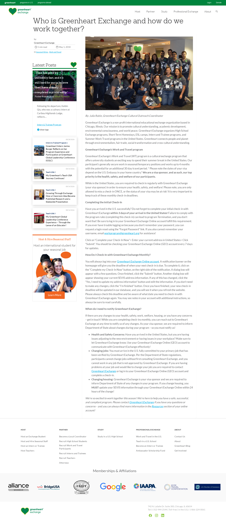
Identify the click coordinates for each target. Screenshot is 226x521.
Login (209, 3)
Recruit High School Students (73, 441)
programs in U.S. (26, 3)
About (177, 430)
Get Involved (180, 450)
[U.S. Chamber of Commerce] (207, 487)
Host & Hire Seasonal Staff (54, 239)
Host (23, 430)
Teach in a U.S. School (146, 441)
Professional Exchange (148, 430)
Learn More (54, 295)
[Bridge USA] (50, 487)
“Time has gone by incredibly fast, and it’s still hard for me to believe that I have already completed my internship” (51, 83)
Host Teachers (27, 450)
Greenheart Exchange (103, 371)
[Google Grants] (113, 487)
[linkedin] (162, 515)
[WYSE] (176, 487)
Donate (218, 3)
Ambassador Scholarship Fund (150, 450)
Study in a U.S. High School (110, 436)
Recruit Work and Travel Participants (70, 447)
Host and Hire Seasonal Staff (34, 441)
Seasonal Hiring (42, 52)
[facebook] (150, 515)
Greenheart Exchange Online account (138, 261)
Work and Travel (55, 52)
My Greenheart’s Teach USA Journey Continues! (59, 177)
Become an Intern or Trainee (149, 446)
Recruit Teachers (67, 458)
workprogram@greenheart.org (121, 233)
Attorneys (64, 462)
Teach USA (50, 172)
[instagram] (156, 515)
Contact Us (179, 436)
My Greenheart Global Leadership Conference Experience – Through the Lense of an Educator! (58, 221)
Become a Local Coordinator (72, 436)
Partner (63, 430)
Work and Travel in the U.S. (149, 436)
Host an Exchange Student (33, 436)
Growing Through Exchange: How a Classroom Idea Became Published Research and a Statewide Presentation (60, 197)
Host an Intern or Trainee (33, 446)
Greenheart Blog (182, 446)
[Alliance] (19, 487)
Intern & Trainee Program (49, 124)
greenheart (10, 3)
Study (101, 430)
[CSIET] (81, 487)
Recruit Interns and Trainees (72, 453)
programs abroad (44, 3)
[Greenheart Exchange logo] (20, 12)
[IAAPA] (144, 487)
